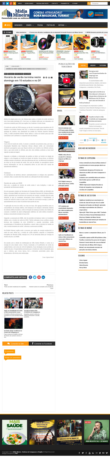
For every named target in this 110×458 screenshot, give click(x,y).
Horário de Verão (19, 73)
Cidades (28, 25)
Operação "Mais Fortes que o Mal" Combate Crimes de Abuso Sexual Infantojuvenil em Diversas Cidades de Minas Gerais (92, 215)
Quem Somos (29, 3)
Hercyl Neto (83, 267)
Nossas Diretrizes (42, 3)
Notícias (61, 25)
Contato (55, 3)
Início (20, 3)
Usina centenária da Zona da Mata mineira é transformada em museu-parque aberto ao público (92, 165)
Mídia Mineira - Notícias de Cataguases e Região (28, 452)
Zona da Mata (15, 66)
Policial (40, 25)
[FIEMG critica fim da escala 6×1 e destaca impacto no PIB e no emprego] (67, 144)
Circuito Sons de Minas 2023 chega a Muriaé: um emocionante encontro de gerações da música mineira (90, 247)
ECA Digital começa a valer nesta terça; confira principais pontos (66, 183)
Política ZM (51, 25)
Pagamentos (65, 3)
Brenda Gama (83, 263)
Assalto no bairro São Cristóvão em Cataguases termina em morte (97, 119)
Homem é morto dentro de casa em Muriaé (92, 242)
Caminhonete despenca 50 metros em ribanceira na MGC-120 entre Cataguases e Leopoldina (92, 172)
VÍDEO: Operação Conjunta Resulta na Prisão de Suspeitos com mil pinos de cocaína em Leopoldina (91, 187)
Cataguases (18, 25)
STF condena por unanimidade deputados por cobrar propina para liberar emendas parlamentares (65, 210)
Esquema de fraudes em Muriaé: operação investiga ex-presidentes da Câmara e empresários (92, 207)
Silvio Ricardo (83, 265)
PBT (16, 453)
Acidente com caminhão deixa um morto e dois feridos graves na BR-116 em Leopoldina (92, 180)
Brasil (6, 73)
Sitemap (75, 3)
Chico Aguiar (83, 260)
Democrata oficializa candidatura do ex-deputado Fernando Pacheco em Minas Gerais (47, 32)
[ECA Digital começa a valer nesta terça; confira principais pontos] (67, 171)
